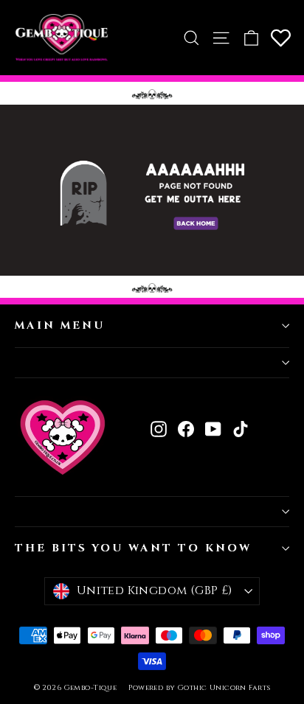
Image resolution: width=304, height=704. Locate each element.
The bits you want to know (133, 548)
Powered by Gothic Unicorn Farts (199, 688)
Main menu (59, 325)
